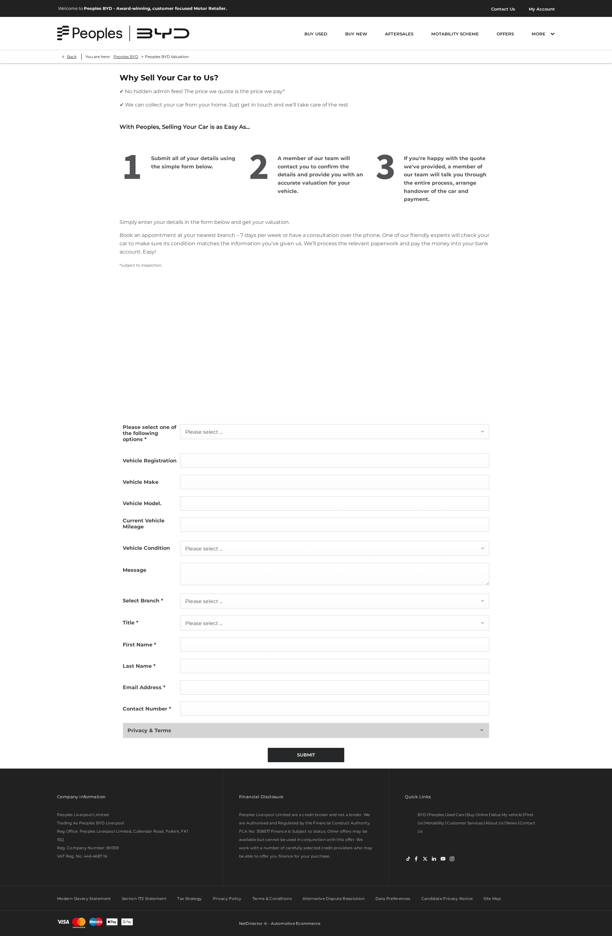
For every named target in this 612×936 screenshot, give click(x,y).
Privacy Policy (227, 898)
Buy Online (477, 814)
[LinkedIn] (434, 858)
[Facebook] (416, 858)
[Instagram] (451, 858)
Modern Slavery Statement (84, 898)
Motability (434, 823)
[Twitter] (425, 858)
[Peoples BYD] (123, 33)
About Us (494, 823)
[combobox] (334, 431)
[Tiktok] (408, 858)
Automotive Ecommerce (296, 923)
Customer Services (465, 823)
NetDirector (251, 923)
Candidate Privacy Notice (447, 898)
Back (71, 56)
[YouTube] (443, 858)
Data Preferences (393, 898)
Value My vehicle (506, 814)
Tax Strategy (189, 898)
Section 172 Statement (144, 898)
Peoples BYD (125, 56)
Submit (306, 755)
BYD (422, 814)
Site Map (492, 898)
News (511, 823)
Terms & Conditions (272, 898)
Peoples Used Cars (446, 814)
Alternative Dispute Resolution (333, 898)
